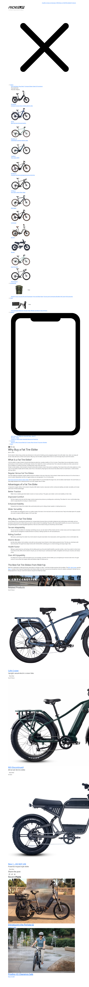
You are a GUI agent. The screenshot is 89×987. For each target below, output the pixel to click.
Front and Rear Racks (38, 296)
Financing (35, 439)
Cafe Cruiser (73, 567)
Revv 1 (9, 569)
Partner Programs (38, 442)
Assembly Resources (28, 439)
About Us (13, 442)
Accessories (13, 283)
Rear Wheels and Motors (34, 310)
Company (12, 441)
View (29, 290)
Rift (69, 567)
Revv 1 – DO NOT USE (17, 864)
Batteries (21, 310)
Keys (42, 310)
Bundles (58, 296)
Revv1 (11, 444)
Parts (11, 298)
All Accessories (69, 296)
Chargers (25, 310)
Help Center (20, 439)
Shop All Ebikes (14, 86)
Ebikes (11, 85)
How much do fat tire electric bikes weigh (18, 479)
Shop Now (11, 676)
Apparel (13, 296)
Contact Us (13, 439)
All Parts (45, 310)
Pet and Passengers (28, 296)
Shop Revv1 (21, 86)
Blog (32, 442)
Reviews (45, 442)
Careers (29, 442)
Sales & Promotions (38, 86)
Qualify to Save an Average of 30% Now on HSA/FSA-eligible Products (59, 3)
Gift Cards (62, 296)
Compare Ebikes (29, 86)
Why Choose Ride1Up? (21, 442)
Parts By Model (14, 310)
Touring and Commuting (50, 296)
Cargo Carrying (19, 296)
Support (12, 312)
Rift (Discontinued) (16, 767)
